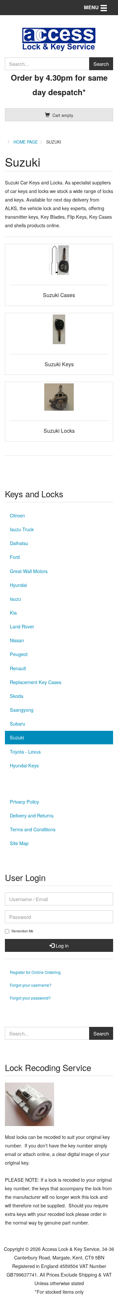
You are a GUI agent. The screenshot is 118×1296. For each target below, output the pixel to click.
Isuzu (15, 598)
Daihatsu (19, 542)
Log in (61, 945)
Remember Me (22, 931)
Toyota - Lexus (25, 751)
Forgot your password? (30, 998)
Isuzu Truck (22, 529)
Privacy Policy (24, 801)
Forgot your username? (30, 985)
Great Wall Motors (29, 570)
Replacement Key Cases (35, 681)
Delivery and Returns (31, 815)
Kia (13, 612)
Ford (15, 556)
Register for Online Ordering (35, 972)
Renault (18, 668)
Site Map (19, 843)
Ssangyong (21, 709)
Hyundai (18, 584)
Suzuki (17, 737)
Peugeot (19, 653)
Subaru (17, 723)
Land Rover (22, 626)
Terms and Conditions (32, 829)
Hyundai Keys (24, 765)
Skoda (16, 695)
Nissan (17, 640)
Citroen (17, 515)
